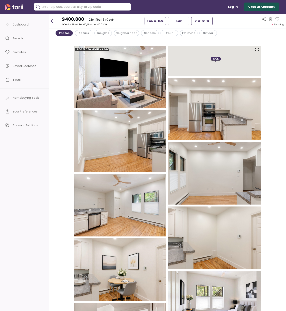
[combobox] (85, 7)
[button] (24, 24)
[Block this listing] (270, 19)
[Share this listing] (264, 19)
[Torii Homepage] (17, 7)
